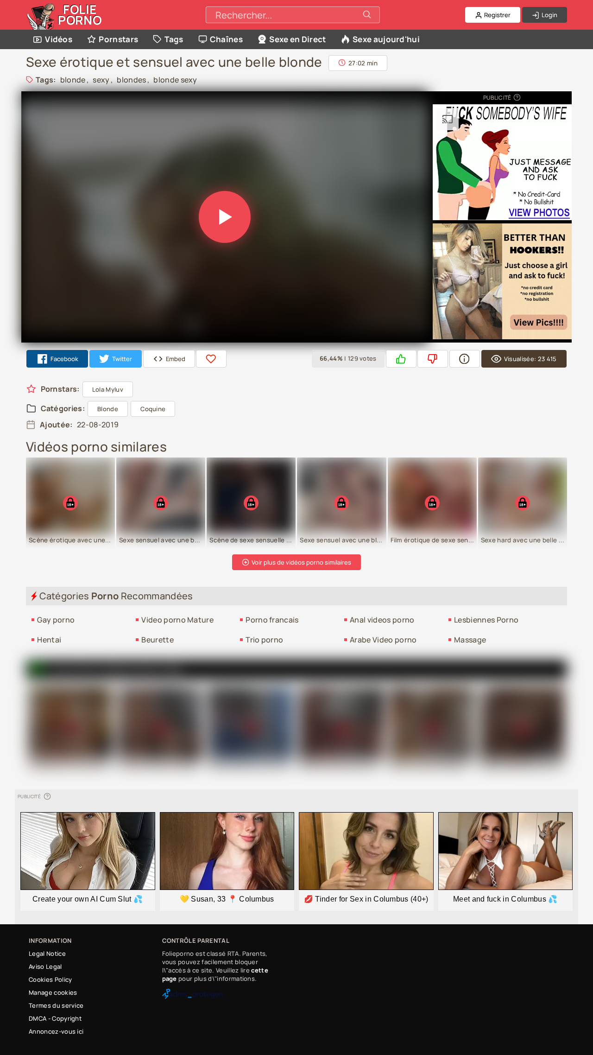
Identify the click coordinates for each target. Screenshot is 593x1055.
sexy (101, 80)
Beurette (157, 640)
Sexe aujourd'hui (386, 39)
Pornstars (118, 39)
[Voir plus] (464, 359)
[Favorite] (211, 359)
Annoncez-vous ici (56, 1031)
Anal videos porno (382, 620)
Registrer (497, 15)
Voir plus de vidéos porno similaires (300, 562)
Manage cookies (53, 992)
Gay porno (56, 620)
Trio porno (264, 640)
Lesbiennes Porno (486, 620)
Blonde (107, 409)
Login (548, 15)
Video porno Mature (177, 620)
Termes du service (56, 1005)
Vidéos (58, 39)
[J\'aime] (401, 359)
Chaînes (226, 39)
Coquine (152, 409)
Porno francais (272, 620)
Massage (470, 640)
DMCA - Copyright (55, 1018)
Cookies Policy (50, 979)
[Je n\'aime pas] (432, 359)
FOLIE (80, 14)
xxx (173, 669)
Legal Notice (47, 953)
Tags (173, 39)
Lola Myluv (107, 389)
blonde (73, 80)
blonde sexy (175, 80)
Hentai (49, 640)
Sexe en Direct (297, 39)
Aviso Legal (45, 966)
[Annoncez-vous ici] (516, 98)
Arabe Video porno (383, 640)
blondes (131, 80)
